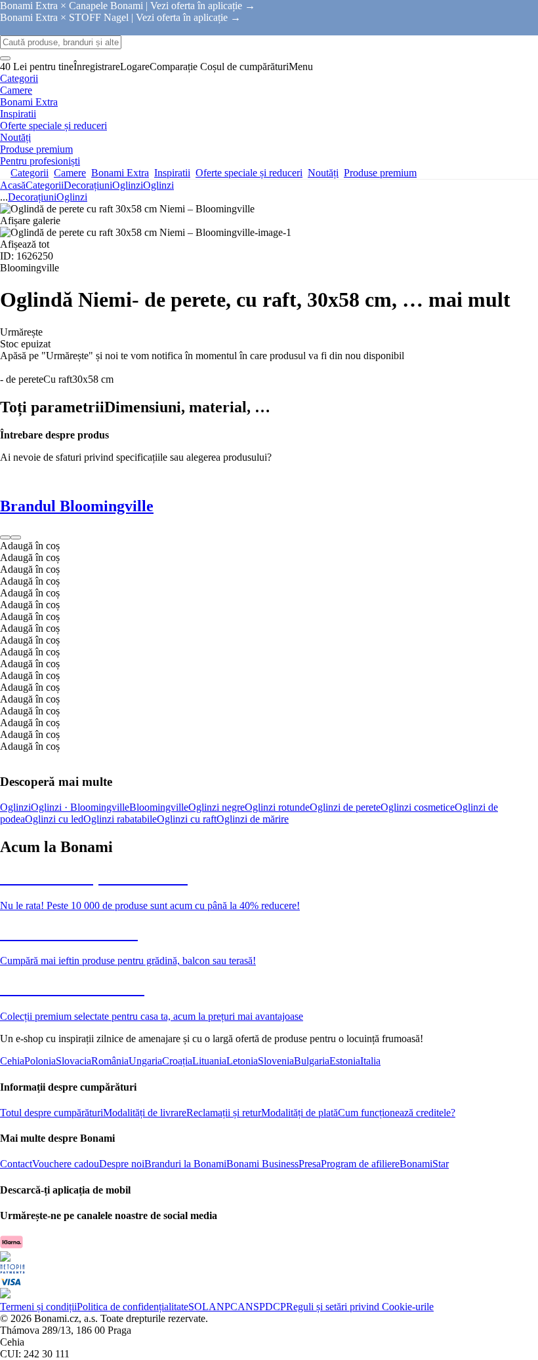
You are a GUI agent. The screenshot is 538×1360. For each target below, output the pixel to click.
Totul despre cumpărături (51, 1112)
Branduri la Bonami (185, 1163)
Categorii (45, 185)
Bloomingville (158, 807)
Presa (310, 1163)
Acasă (13, 185)
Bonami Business (262, 1163)
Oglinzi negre (216, 807)
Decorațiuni (88, 185)
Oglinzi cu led (54, 819)
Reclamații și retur (223, 1112)
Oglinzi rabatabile (120, 819)
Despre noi (121, 1163)
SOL (198, 1306)
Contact (16, 1163)
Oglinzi (158, 185)
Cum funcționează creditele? (396, 1112)
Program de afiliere (360, 1163)
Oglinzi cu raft (187, 819)
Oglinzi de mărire (253, 819)
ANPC (223, 1306)
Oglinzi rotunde (277, 807)
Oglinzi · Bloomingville (80, 807)
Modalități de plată (299, 1112)
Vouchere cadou (65, 1163)
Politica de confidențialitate (132, 1306)
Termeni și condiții (38, 1306)
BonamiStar (424, 1163)
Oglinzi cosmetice (418, 807)
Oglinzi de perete (345, 807)
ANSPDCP (262, 1306)
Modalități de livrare (144, 1112)
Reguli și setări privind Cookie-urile (360, 1306)
